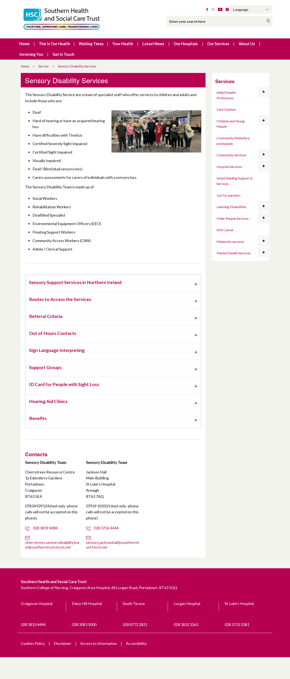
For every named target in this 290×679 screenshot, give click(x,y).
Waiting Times (91, 43)
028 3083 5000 (84, 624)
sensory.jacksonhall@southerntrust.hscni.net (112, 544)
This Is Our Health (54, 43)
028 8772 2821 (135, 624)
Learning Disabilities (231, 207)
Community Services (231, 155)
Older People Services (233, 218)
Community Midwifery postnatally (233, 141)
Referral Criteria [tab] (45, 316)
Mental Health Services (234, 253)
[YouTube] (220, 9)
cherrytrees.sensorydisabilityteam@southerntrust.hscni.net (52, 544)
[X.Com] (213, 9)
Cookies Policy (33, 643)
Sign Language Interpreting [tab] (56, 350)
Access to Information (98, 643)
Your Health (122, 43)
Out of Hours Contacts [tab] (52, 333)
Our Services (218, 43)
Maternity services (230, 241)
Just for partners (229, 195)
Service (43, 66)
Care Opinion (226, 109)
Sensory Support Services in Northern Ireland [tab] (75, 282)
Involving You (31, 54)
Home (24, 43)
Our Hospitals (186, 43)
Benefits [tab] (38, 418)
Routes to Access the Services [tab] (60, 299)
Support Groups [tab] (45, 367)
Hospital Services (229, 167)
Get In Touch (63, 54)
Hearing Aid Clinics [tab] (48, 401)
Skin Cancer (225, 230)
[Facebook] (207, 9)
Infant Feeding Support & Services (235, 181)
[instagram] (227, 9)
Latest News (153, 43)
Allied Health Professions (226, 95)
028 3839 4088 (45, 528)
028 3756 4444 (106, 528)
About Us (247, 43)
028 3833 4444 (33, 624)
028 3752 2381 (237, 624)
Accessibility (136, 643)
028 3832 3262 (186, 624)
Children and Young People (231, 124)
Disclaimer (62, 643)
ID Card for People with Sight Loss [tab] (64, 384)
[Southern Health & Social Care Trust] (71, 19)
